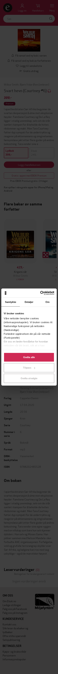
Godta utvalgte (29, 378)
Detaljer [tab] (29, 301)
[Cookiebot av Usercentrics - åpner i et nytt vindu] (41, 293)
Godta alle (29, 357)
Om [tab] (47, 301)
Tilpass (27, 367)
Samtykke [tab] (10, 301)
